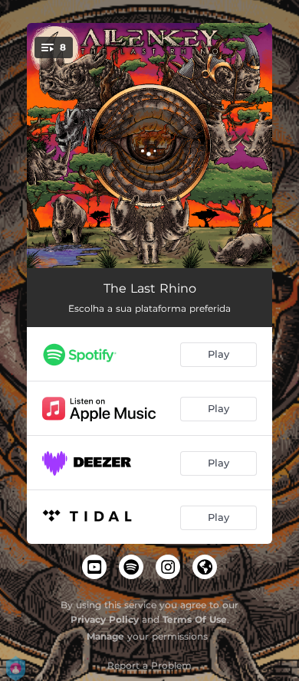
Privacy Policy (105, 619)
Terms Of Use (195, 619)
